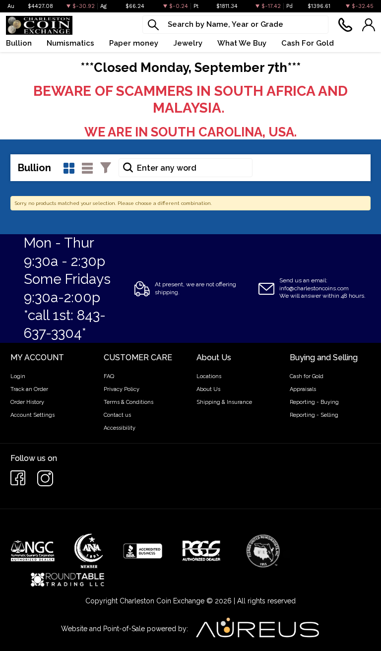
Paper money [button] (133, 43)
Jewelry (187, 43)
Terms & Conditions (128, 402)
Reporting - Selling (314, 415)
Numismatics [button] (70, 43)
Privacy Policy (121, 389)
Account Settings (32, 415)
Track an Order (29, 389)
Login (17, 376)
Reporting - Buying (314, 402)
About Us (208, 389)
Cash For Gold (307, 43)
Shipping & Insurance (224, 402)
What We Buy (241, 43)
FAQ (109, 376)
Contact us (117, 415)
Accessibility (119, 428)
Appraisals (303, 389)
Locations (208, 376)
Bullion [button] (19, 43)
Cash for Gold (306, 376)
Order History (27, 402)
